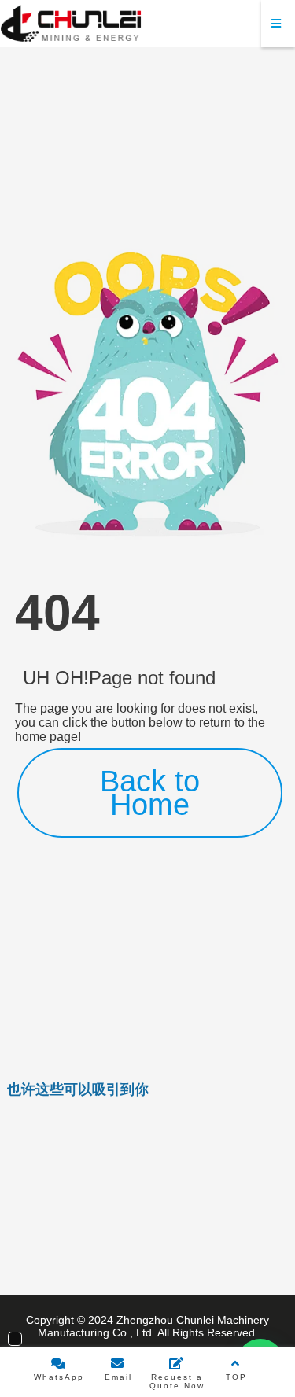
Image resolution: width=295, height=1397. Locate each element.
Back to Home (150, 793)
